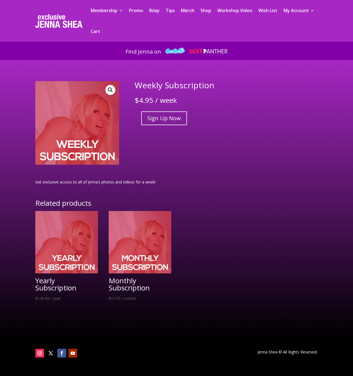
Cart (95, 31)
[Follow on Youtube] (72, 353)
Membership (104, 10)
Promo (136, 10)
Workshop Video (234, 10)
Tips (170, 10)
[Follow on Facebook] (61, 353)
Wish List (267, 10)
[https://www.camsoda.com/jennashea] (175, 51)
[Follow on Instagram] (39, 353)
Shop (205, 10)
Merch (187, 10)
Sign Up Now (164, 118)
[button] (110, 90)
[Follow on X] (50, 353)
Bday (154, 10)
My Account (296, 10)
